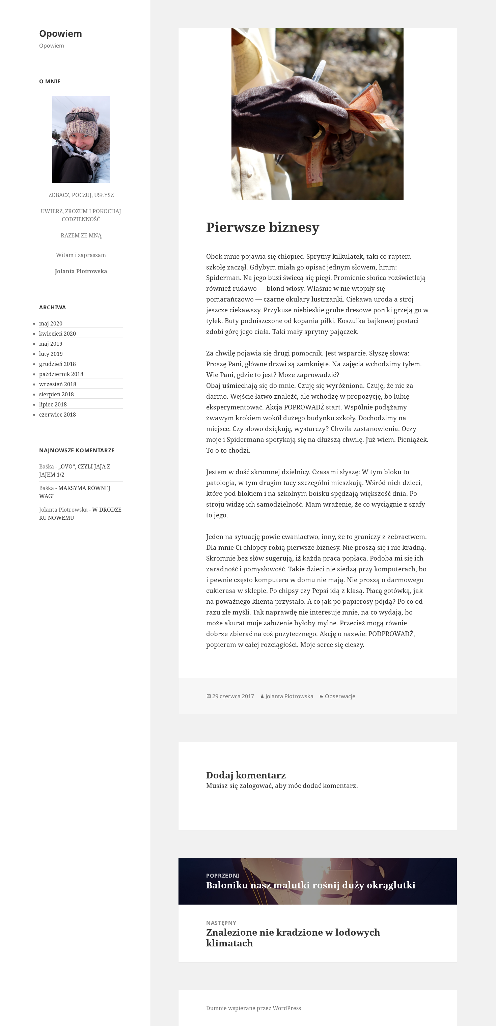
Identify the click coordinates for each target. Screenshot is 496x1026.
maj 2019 (50, 343)
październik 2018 (61, 374)
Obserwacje (340, 696)
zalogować (256, 785)
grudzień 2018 (57, 364)
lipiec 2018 (53, 404)
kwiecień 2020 (57, 333)
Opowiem (60, 33)
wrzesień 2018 (57, 384)
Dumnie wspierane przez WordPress (253, 1008)
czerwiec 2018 (57, 414)
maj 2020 (50, 323)
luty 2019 (51, 354)
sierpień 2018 (56, 394)
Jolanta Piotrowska (289, 696)
